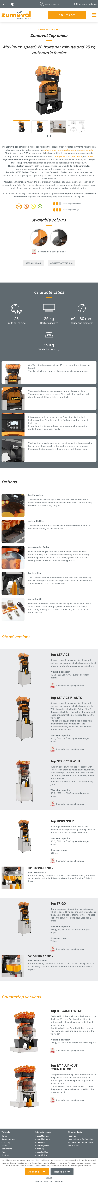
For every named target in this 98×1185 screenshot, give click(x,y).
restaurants (70, 149)
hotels (60, 149)
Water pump (73, 1145)
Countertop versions (61, 262)
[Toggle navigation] (93, 15)
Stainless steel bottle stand (80, 1142)
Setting (49, 1177)
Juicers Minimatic (42, 1138)
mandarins (77, 156)
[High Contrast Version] (12, 4)
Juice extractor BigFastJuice (80, 1138)
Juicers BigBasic (42, 1145)
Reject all (60, 1171)
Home (4, 1135)
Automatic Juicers (49, 29)
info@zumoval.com (87, 4)
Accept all (34, 1171)
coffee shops (49, 149)
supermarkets (86, 149)
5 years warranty (9, 1138)
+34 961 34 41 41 (52, 4)
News (4, 1145)
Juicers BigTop (41, 1155)
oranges (58, 156)
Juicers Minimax (42, 1135)
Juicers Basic (40, 1142)
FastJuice (72, 1135)
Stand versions (33, 262)
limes (90, 156)
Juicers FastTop (41, 1151)
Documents (7, 1148)
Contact (67, 15)
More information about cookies (49, 1181)
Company (6, 1142)
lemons (66, 156)
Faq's (4, 1151)
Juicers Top (40, 1148)
